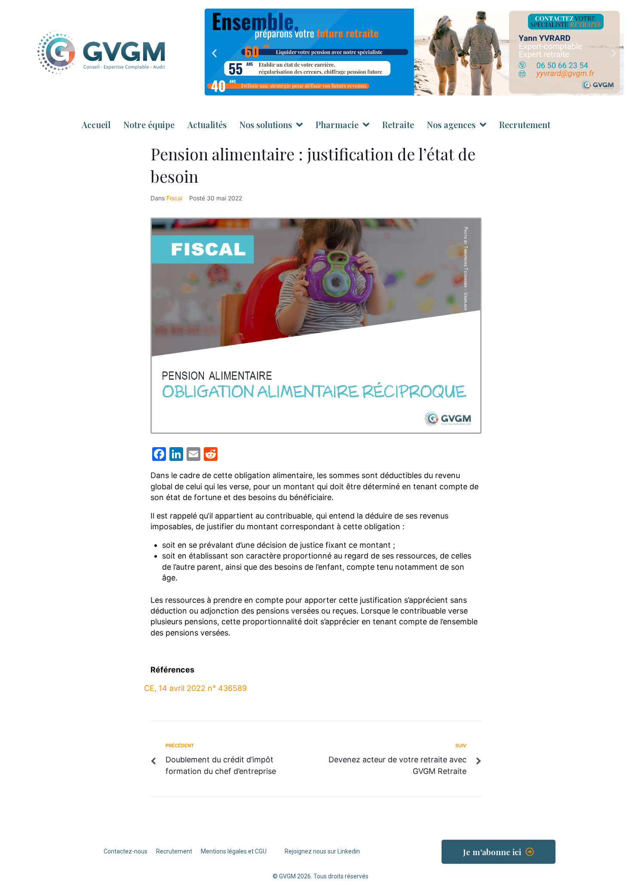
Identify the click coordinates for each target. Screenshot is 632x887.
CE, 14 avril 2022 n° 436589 (195, 688)
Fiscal (174, 198)
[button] (214, 53)
